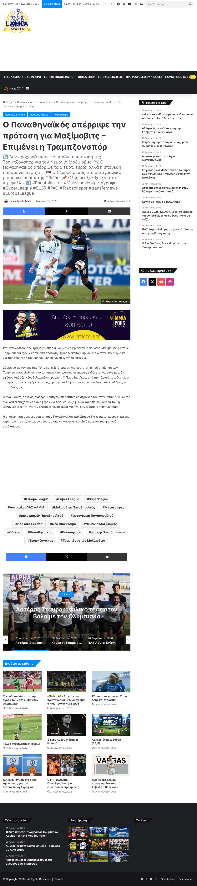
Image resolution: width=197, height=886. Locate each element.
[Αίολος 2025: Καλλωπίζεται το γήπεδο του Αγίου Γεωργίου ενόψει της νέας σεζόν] (98, 856)
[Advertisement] (132, 39)
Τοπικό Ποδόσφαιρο (58, 76)
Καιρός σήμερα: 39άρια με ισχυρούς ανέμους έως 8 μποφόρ (100, 3)
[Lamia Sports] (17, 20)
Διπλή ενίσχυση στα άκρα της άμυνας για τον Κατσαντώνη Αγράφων (20, 783)
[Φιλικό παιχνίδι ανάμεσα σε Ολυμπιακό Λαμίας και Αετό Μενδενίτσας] (77, 832)
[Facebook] (24, 211)
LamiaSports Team (20, 201)
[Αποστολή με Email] (109, 211)
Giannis (58, 879)
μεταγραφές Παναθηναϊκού (42, 516)
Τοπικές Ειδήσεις (110, 76)
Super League (68, 499)
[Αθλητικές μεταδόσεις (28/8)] (111, 725)
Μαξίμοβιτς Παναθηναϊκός (74, 507)
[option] (66, 612)
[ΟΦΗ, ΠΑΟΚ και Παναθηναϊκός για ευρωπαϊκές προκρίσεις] (66, 765)
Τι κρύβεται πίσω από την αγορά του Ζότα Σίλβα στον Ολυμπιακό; (20, 700)
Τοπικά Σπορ (85, 76)
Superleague (98, 499)
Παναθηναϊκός (41, 532)
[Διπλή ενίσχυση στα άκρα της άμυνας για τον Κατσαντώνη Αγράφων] (22, 765)
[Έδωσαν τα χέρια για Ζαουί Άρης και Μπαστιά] (111, 681)
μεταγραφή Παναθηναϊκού (93, 516)
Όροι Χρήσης (168, 879)
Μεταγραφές (114, 507)
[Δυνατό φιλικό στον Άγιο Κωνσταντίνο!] (77, 844)
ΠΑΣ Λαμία (12, 76)
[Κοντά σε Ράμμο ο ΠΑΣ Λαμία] (77, 856)
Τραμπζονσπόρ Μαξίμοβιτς (84, 540)
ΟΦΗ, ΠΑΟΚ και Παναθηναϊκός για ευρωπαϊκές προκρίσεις (63, 783)
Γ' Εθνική (66, 594)
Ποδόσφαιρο (31, 76)
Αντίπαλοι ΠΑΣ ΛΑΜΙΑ (27, 507)
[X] (66, 211)
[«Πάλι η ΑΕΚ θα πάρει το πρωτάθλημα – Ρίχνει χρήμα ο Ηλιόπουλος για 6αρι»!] (66, 681)
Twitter (141, 820)
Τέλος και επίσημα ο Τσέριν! (21, 743)
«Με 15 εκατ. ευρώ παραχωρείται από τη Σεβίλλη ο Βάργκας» (106, 783)
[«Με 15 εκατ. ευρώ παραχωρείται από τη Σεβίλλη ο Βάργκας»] (111, 765)
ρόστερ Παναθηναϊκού (108, 532)
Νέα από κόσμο (64, 524)
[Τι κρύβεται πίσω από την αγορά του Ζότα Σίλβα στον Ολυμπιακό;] (22, 681)
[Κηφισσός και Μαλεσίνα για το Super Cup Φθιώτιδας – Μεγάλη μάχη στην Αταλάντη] (98, 844)
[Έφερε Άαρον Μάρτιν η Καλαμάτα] (66, 725)
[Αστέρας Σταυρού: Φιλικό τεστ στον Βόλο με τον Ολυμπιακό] (118, 844)
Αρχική (9, 102)
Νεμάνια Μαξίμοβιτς (101, 524)
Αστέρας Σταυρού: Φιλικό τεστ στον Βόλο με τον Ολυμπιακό (67, 613)
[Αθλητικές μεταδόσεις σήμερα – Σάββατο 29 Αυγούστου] (98, 832)
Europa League (37, 499)
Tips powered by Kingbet (144, 76)
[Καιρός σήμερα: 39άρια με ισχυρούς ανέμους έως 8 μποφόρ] (118, 832)
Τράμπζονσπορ (41, 540)
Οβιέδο (14, 532)
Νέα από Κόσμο (44, 102)
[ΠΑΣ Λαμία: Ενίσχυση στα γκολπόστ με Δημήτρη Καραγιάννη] (118, 856)
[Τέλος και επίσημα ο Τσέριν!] (22, 727)
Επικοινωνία (186, 879)
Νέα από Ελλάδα (15, 114)
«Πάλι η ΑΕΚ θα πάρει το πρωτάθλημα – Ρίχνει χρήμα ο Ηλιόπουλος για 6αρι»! (66, 700)
